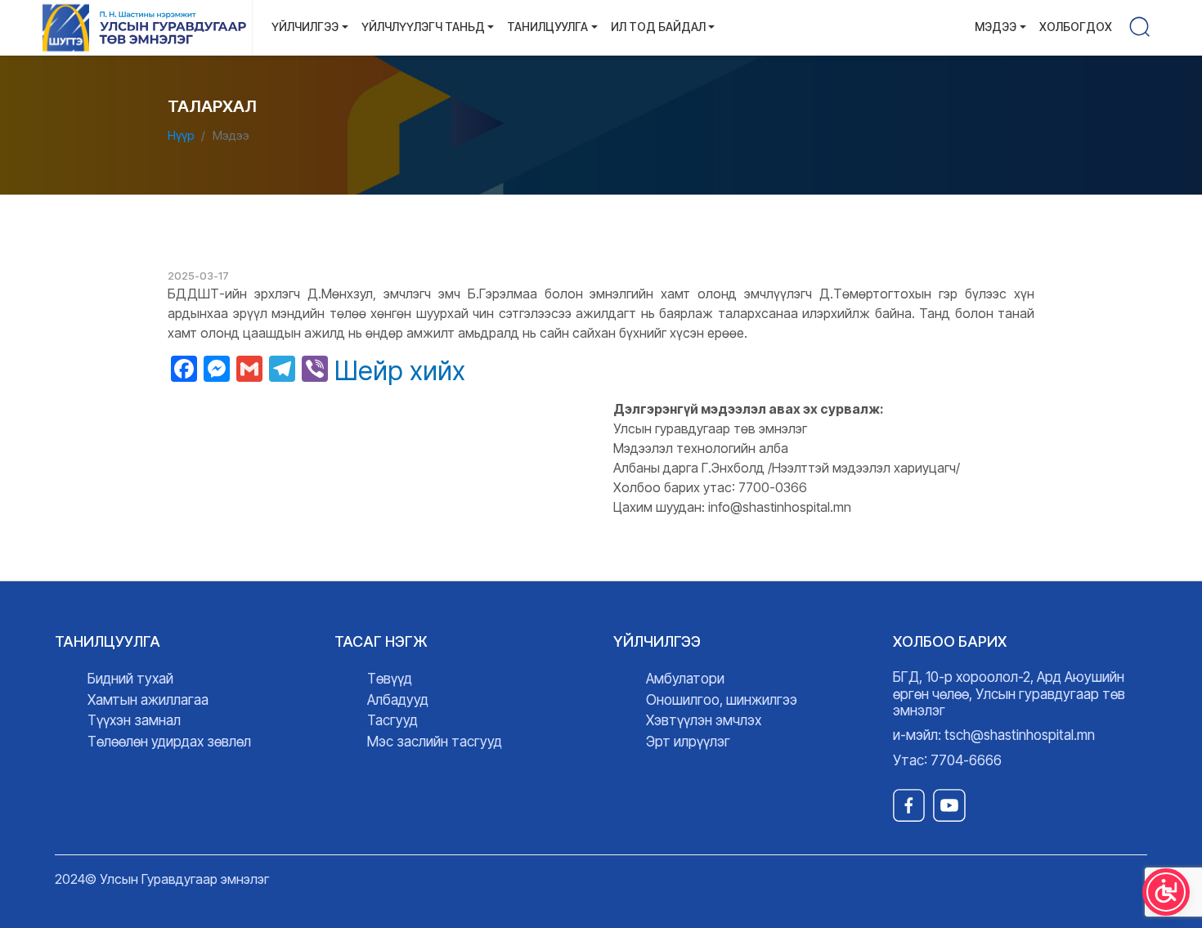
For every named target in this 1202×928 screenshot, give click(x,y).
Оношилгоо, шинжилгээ (721, 700)
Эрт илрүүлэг (688, 741)
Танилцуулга (547, 27)
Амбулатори (685, 678)
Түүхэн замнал (134, 720)
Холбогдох (1075, 27)
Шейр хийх (399, 371)
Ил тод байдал (658, 27)
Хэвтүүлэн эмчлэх (703, 720)
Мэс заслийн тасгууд (434, 741)
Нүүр (181, 135)
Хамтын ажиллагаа (148, 700)
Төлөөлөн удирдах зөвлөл (169, 741)
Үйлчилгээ (305, 27)
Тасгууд (392, 720)
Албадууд (397, 700)
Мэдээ (995, 27)
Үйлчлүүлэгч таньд (423, 27)
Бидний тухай (130, 678)
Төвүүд (389, 678)
